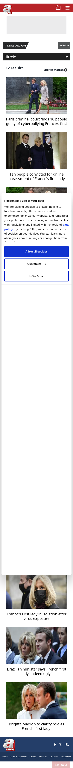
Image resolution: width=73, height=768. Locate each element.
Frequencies (66, 756)
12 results (15, 67)
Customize (34, 263)
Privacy (4, 756)
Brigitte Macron (53, 70)
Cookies (33, 756)
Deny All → (36, 276)
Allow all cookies (36, 251)
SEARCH (64, 45)
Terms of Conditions (18, 756)
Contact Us (61, 764)
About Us (43, 756)
